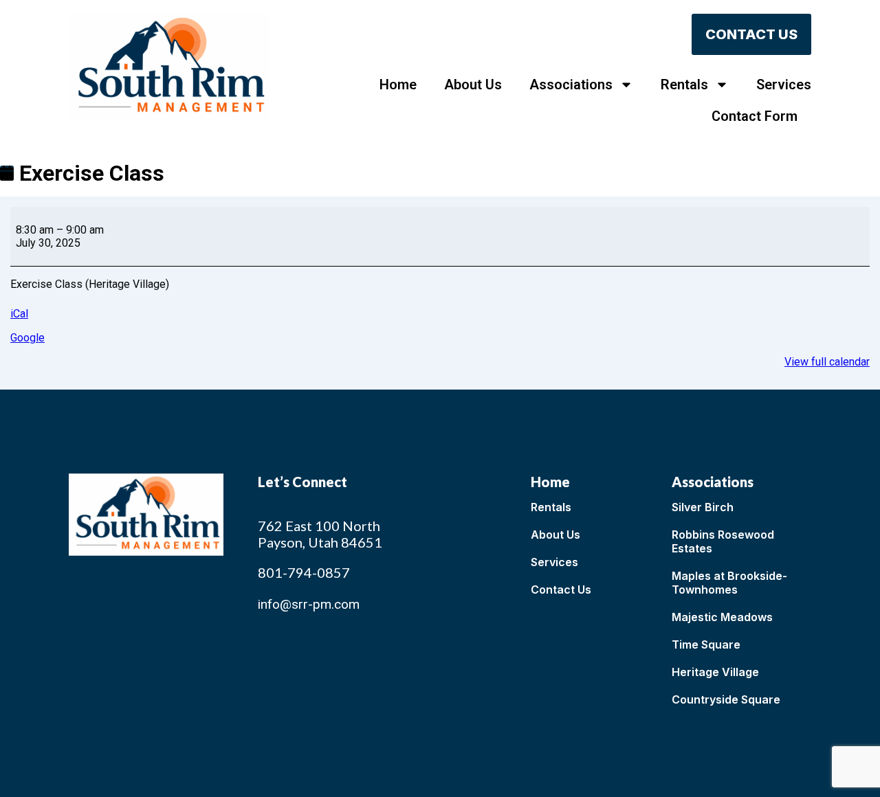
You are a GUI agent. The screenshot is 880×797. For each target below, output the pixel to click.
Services (783, 84)
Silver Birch (703, 507)
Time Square (706, 644)
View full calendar (827, 361)
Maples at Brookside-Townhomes (729, 582)
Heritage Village (715, 672)
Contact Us (561, 589)
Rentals (684, 84)
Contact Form (755, 116)
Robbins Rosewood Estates (723, 541)
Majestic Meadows (722, 617)
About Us (473, 84)
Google (27, 337)
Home (398, 84)
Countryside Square (726, 699)
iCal (19, 313)
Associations (571, 84)
